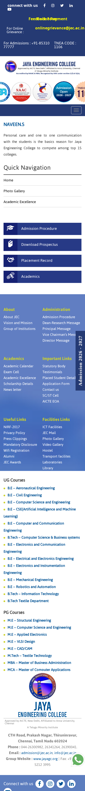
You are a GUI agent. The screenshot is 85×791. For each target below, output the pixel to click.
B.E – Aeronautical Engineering (31, 488)
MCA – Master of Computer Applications (39, 670)
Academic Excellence (20, 202)
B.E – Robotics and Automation (32, 587)
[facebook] (44, 5)
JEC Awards (12, 462)
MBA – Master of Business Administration (39, 663)
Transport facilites (56, 456)
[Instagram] (53, 5)
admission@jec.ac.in (37, 753)
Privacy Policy (14, 433)
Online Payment (52, 18)
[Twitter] (62, 5)
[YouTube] (9, 9)
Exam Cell (11, 372)
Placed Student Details (59, 378)
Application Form (56, 384)
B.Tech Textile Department (28, 601)
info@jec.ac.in (64, 753)
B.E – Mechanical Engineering (30, 580)
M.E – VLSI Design (21, 641)
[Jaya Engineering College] (42, 68)
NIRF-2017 (12, 427)
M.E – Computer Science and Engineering (39, 627)
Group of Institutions (19, 329)
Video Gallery (52, 444)
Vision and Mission (18, 323)
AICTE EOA (50, 401)
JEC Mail (49, 433)
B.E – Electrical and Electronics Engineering (41, 558)
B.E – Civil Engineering (25, 495)
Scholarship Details (18, 384)
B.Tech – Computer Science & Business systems (44, 537)
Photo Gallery (14, 191)
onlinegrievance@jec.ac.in (60, 28)
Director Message (55, 340)
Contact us (50, 390)
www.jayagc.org (45, 759)
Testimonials (52, 372)
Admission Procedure (58, 317)
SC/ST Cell (50, 395)
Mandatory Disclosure (20, 444)
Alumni (9, 456)
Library (47, 468)
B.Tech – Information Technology (33, 594)
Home (8, 180)
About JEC (11, 317)
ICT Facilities (52, 427)
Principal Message (56, 329)
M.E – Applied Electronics (27, 634)
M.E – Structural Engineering (29, 620)
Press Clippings (15, 439)
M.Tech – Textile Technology (30, 656)
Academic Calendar (18, 366)
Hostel (47, 450)
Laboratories (52, 462)
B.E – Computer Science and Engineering (39, 502)
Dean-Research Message (61, 323)
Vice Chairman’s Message (61, 335)
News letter (12, 390)
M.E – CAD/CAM (20, 648)
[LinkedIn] (71, 5)
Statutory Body (53, 366)
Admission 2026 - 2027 (80, 361)
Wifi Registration (16, 450)
